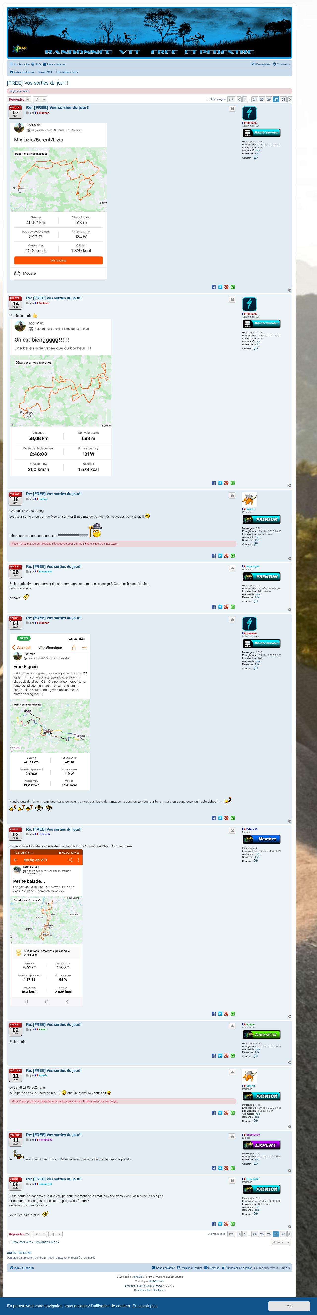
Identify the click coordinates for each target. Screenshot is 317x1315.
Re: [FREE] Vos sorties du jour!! (58, 107)
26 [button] (269, 99)
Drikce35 (251, 829)
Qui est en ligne (19, 1252)
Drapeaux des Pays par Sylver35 (144, 1285)
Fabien (250, 1024)
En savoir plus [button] (145, 1306)
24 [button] (254, 99)
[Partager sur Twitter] (220, 287)
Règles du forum (19, 91)
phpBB (138, 1276)
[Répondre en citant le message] (232, 109)
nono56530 (253, 1134)
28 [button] (283, 99)
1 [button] (245, 99)
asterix (250, 509)
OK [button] (289, 1306)
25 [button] (262, 99)
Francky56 (252, 566)
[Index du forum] (149, 32)
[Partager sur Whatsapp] (232, 287)
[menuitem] (36, 64)
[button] (231, 99)
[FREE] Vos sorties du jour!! (37, 83)
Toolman (251, 122)
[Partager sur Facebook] (214, 287)
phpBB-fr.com (156, 1281)
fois (258, 150)
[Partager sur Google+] (226, 287)
